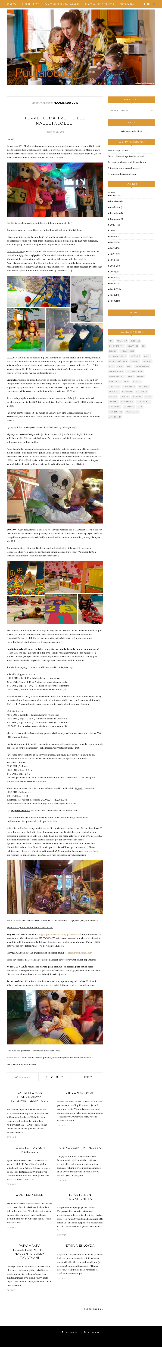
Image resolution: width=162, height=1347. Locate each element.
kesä (111, 366)
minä (126, 381)
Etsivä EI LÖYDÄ (80, 1245)
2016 (115, 277)
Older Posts (93, 1309)
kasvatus (135, 361)
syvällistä (129, 407)
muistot (136, 381)
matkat (140, 376)
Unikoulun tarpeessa (80, 1147)
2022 (115, 242)
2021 (115, 248)
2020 (115, 254)
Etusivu (12, 4)
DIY (143, 346)
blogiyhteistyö (116, 346)
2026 (114, 192)
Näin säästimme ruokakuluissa (124, 168)
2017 (115, 271)
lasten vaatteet (117, 376)
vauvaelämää (132, 412)
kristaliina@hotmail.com (79, 952)
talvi (140, 407)
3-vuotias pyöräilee (118, 150)
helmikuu (116, 213)
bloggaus (135, 341)
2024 (114, 230)
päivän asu (127, 392)
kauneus (147, 361)
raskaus (125, 397)
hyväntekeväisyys (117, 356)
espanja (113, 351)
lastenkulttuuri (135, 371)
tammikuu (117, 218)
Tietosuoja (127, 4)
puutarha (113, 392)
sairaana (113, 402)
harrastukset (127, 351)
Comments (23, 1077)
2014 (115, 289)
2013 (115, 295)
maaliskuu (116, 207)
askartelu (122, 341)
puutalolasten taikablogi (61, 4)
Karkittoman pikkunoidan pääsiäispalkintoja (29, 1096)
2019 (115, 260)
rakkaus (113, 397)
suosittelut (114, 407)
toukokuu (116, 195)
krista (88, 1077)
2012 (115, 301)
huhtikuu (116, 201)
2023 (114, 236)
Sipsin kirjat (30, 4)
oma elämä (114, 386)
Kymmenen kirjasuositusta (122, 173)
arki (111, 341)
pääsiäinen (141, 392)
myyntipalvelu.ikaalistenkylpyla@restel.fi (60, 934)
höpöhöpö (135, 356)
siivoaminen (127, 402)
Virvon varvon (80, 1093)
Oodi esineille (29, 1195)
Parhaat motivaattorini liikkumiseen (127, 162)
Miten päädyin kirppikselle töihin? (126, 156)
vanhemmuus (115, 412)
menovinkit (115, 381)
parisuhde (144, 386)
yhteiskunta (115, 417)
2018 (115, 265)
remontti (137, 397)
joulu (147, 356)
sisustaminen (143, 402)
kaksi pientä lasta (118, 361)
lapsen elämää (142, 366)
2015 (115, 283)
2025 (115, 224)
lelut (131, 376)
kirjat (120, 366)
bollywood (133, 346)
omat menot (129, 386)
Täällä (10, 223)
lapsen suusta (116, 371)
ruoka (148, 397)
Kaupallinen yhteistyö (99, 4)
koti (129, 366)
